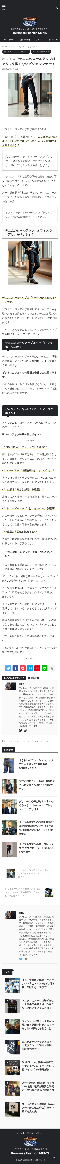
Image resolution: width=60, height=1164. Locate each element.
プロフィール (8, 40)
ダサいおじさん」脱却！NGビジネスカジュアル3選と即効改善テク (37, 784)
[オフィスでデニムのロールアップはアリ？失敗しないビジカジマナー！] (30, 668)
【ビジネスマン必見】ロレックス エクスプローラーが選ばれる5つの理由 (36, 848)
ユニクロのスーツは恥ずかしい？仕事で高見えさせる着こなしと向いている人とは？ (38, 1004)
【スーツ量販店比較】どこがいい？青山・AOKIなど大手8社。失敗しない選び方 (38, 983)
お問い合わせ (25, 40)
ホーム (19, 1133)
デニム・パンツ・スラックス (17, 741)
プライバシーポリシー (34, 1133)
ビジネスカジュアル (39, 741)
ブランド (39, 40)
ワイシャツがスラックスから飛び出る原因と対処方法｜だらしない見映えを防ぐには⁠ (38, 1025)
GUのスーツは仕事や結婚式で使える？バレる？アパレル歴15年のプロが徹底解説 (38, 1066)
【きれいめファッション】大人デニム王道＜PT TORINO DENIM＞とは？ (36, 764)
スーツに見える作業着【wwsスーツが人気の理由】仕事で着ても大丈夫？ (38, 1108)
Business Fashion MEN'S (30, 33)
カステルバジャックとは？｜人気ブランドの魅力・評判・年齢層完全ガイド (38, 1045)
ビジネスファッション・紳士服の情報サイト (30, 1149)
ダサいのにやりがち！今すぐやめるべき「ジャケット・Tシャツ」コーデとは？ (36, 805)
